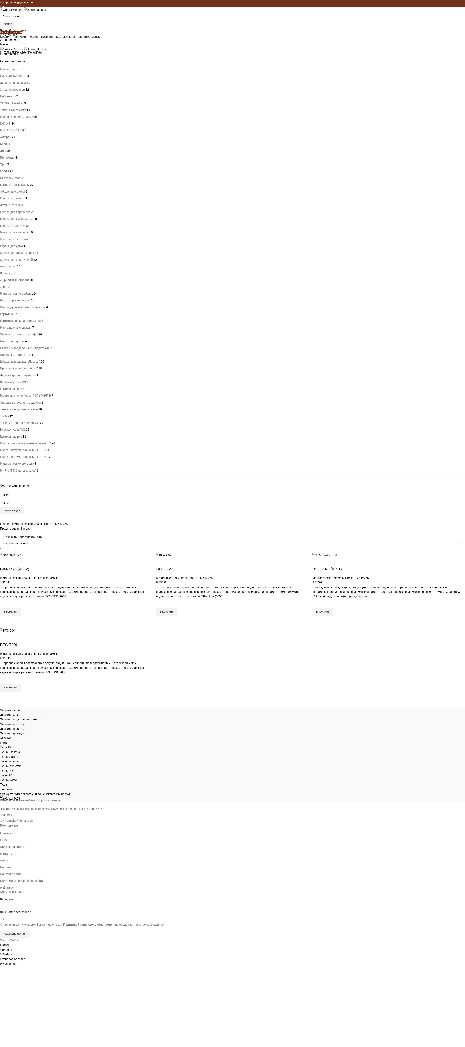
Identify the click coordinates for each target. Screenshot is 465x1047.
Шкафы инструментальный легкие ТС (25, 443)
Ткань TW (6, 770)
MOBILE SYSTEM (12, 130)
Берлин (5, 144)
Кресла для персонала (15, 212)
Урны (3, 286)
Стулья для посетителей (16, 259)
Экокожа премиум (12, 733)
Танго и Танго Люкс (13, 110)
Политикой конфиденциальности (87, 924)
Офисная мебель (11, 76)
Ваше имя (7, 899)
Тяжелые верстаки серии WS (19, 422)
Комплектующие (11, 388)
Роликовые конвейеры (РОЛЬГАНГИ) (25, 395)
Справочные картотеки (15, 354)
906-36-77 (6, 7)
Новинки (6, 867)
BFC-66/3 (164, 569)
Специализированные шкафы (20, 402)
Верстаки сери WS (12, 429)
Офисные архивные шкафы (19, 334)
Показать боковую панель (22, 537)
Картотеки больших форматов (20, 320)
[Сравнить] (4, 561)
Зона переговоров (12, 89)
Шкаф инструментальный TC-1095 (23, 450)
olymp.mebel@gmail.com (16, 2)
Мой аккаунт (8, 887)
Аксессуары (8, 266)
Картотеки (7, 314)
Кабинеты (6, 96)
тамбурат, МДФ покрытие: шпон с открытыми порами (35, 794)
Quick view (4, 620)
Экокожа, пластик (12, 728)
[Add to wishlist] (4, 603)
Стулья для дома (11, 246)
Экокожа (6, 738)
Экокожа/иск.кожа (12, 724)
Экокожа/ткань (10, 710)
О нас (4, 840)
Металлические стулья (15, 232)
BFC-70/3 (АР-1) (327, 569)
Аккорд (4, 137)
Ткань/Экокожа (10, 752)
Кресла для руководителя (17, 218)
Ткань (4, 784)
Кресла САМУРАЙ (12, 225)
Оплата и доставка (12, 846)
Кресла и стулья (11, 198)
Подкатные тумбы (12, 341)
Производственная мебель (18, 368)
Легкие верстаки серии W (17, 375)
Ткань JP (6, 775)
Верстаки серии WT (13, 382)
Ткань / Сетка (9, 780)
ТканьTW (6, 747)
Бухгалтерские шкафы (15, 300)
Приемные (7, 157)
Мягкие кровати (10, 69)
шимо (4, 742)
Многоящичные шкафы (15, 327)
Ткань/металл (9, 756)
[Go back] (4, 44)
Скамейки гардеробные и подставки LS (26, 348)
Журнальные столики (14, 280)
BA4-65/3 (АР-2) (14, 569)
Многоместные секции (15, 239)
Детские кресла (10, 205)
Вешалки (6, 273)
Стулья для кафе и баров (17, 252)
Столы (4, 171)
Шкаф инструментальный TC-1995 (23, 456)
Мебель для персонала (15, 116)
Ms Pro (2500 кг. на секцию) (18, 470)
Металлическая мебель (15, 293)
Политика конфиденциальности (21, 880)
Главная (6, 523)
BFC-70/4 (8, 645)
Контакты (6, 853)
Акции (4, 860)
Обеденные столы (12, 191)
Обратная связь (10, 874)
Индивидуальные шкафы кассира (23, 307)
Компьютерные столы (14, 184)
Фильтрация (12, 510)
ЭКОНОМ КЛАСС (11, 103)
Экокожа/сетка (9, 714)
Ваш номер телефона (15, 912)
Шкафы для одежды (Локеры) (20, 361)
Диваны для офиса (13, 82)
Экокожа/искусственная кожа (19, 719)
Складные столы (11, 178)
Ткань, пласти (9, 761)
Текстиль (6, 789)
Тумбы (4, 416)
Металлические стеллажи (17, 463)
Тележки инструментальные (19, 409)
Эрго (3, 150)
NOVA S (5, 123)
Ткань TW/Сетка (10, 766)
